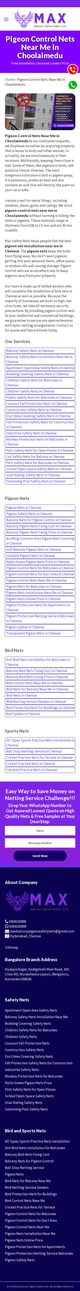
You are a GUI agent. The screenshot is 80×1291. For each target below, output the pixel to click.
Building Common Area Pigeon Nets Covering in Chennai (40, 541)
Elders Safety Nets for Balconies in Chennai (39, 397)
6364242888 (17, 921)
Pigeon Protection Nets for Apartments (35, 1246)
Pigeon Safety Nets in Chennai (29, 513)
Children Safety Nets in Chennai (30, 391)
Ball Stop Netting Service (24, 1167)
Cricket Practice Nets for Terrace (30, 1207)
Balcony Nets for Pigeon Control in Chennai (38, 520)
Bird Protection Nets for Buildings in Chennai (40, 707)
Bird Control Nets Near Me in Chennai (34, 683)
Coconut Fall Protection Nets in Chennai (36, 403)
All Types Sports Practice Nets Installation (37, 1141)
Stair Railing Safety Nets (23, 1102)
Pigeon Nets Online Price (24, 1240)
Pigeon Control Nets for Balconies (30, 1213)
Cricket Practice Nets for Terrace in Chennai (39, 757)
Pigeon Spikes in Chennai (25, 627)
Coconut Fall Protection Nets (27, 1043)
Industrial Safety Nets (22, 1069)
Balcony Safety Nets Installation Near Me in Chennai (39, 359)
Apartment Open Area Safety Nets (31, 1010)
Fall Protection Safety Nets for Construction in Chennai (40, 424)
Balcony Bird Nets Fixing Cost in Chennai (36, 670)
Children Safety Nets (21, 1036)
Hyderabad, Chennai (25, 936)
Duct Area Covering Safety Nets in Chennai (38, 416)
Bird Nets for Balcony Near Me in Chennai (37, 689)
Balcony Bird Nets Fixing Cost (27, 1154)
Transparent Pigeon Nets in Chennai (33, 633)
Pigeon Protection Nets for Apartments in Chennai (38, 607)
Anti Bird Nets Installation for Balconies (35, 1148)
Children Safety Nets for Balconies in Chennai (34, 382)
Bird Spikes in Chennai (23, 714)
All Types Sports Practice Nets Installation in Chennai (40, 742)
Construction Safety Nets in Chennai (33, 409)
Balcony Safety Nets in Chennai (30, 350)
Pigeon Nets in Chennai (23, 507)
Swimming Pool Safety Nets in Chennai (35, 481)
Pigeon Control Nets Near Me (27, 1227)
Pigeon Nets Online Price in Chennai (33, 598)
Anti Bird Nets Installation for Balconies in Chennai (38, 662)
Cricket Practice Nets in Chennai (30, 763)
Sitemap (11, 947)
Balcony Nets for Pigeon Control (29, 1161)
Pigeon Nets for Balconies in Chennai (34, 586)
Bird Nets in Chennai (21, 695)
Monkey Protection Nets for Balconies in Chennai (37, 442)
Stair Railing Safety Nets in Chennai (33, 475)
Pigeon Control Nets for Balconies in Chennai (40, 568)
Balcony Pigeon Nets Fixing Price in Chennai (39, 532)
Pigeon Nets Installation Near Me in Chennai (39, 592)
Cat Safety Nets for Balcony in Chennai (35, 456)
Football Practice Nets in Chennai (31, 769)
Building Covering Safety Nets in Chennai (37, 374)
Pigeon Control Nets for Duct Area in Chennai (40, 574)
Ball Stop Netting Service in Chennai (34, 751)
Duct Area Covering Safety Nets (29, 1056)
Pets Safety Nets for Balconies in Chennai (37, 462)
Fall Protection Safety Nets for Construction (39, 1063)
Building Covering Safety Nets (28, 1023)
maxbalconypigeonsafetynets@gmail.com (41, 931)
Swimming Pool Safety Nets (26, 1109)
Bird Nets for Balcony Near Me (28, 1181)
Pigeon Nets (14, 1174)
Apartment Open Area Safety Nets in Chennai (40, 368)
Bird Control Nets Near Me (25, 1200)
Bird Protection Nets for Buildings (31, 1194)
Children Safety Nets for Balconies (31, 1030)
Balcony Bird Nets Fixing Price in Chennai (37, 677)
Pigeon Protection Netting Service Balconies (39, 1253)
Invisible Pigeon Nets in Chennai (30, 555)
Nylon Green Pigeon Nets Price (28, 1082)
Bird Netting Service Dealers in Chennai (36, 701)
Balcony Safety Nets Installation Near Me (36, 1017)
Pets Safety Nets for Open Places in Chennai (39, 450)
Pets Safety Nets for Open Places (30, 1089)
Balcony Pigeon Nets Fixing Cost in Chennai (38, 526)
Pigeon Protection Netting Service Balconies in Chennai (40, 618)
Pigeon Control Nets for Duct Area (31, 1220)
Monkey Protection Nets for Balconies (34, 1076)
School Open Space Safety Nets (29, 1096)
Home (9, 79)
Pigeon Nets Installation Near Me (30, 1233)
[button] (6, 19)
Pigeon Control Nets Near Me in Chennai (36, 580)
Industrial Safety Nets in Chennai (31, 433)
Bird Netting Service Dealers (27, 1187)
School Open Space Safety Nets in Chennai (38, 469)
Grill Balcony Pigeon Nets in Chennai (33, 549)
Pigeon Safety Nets (20, 1260)
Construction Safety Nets (24, 1050)
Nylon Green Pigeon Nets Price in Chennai (37, 561)
